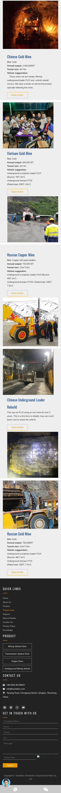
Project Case (8, 610)
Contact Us (8, 622)
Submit (10, 765)
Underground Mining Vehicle (17, 668)
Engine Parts (17, 661)
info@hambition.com (16, 689)
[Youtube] (23, 707)
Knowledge (8, 630)
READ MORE (17, 95)
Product (6, 606)
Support (6, 614)
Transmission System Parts (17, 654)
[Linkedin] (11, 707)
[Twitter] (17, 707)
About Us (7, 602)
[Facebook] (4, 707)
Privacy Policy (9, 626)
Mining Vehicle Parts (17, 646)
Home (5, 598)
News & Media (9, 618)
